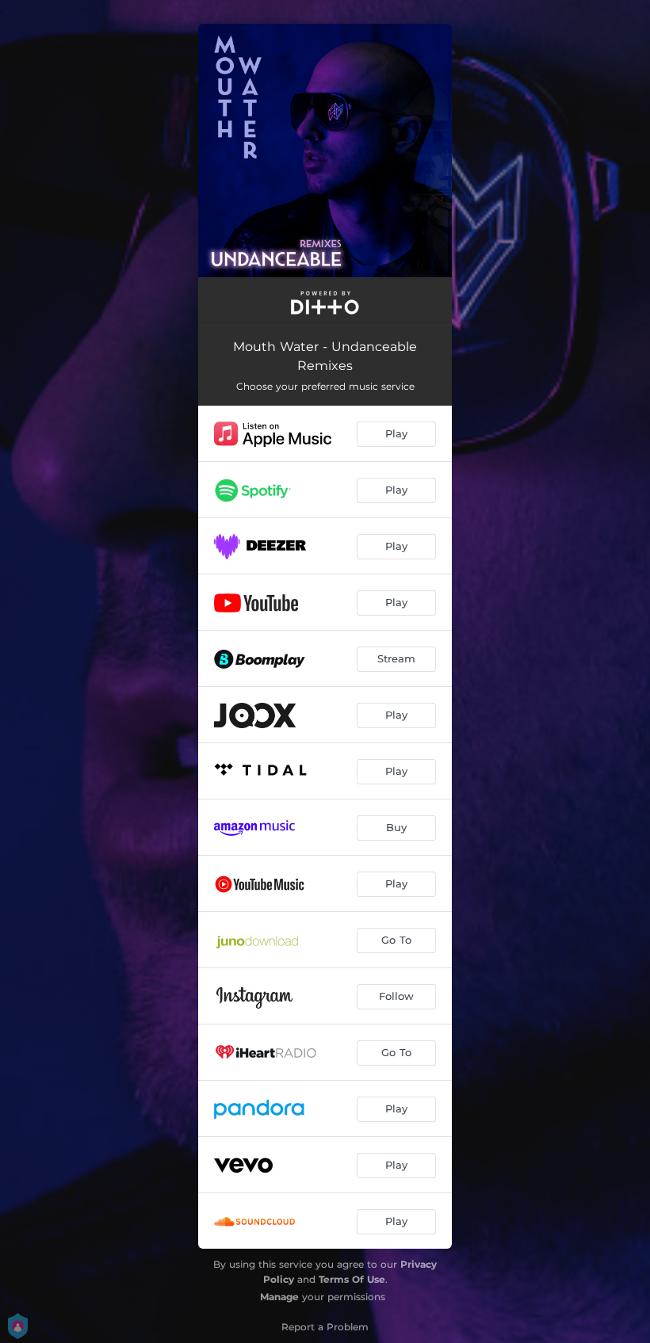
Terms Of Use (352, 1279)
